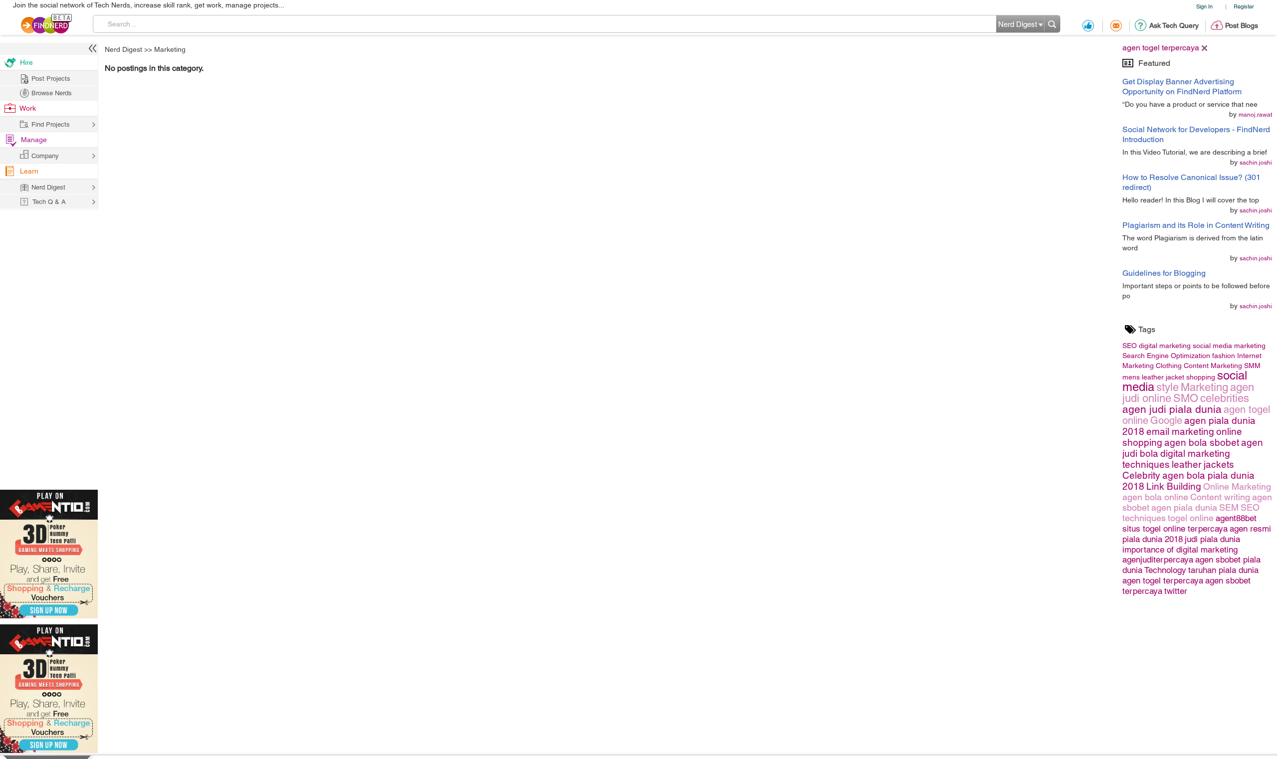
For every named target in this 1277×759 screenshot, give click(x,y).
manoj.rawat (1255, 114)
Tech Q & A (49, 201)
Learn (29, 171)
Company (45, 156)
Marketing (170, 49)
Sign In (1204, 6)
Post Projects (50, 78)
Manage (34, 140)
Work (27, 108)
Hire (26, 62)
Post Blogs (1241, 25)
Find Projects (50, 124)
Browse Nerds (51, 93)
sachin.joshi (1256, 162)
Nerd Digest (123, 49)
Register (1244, 6)
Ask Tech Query (1174, 25)
